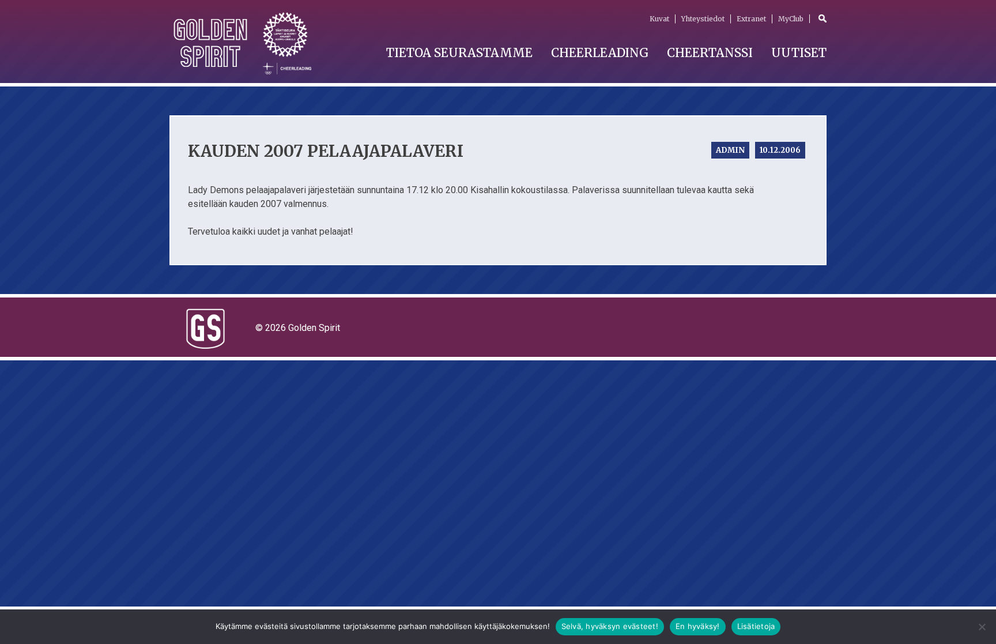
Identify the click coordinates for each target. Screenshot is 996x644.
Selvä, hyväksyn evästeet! (609, 626)
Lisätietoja (756, 626)
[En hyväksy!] (981, 626)
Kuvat (659, 18)
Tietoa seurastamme (459, 53)
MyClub (790, 18)
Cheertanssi (710, 53)
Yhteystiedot (703, 18)
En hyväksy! (698, 626)
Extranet (751, 18)
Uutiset (799, 53)
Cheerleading (599, 53)
